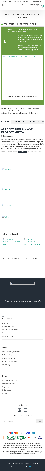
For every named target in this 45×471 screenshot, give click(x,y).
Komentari (19, 122)
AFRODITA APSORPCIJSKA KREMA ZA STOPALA (33, 259)
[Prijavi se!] (39, 421)
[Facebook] (19, 410)
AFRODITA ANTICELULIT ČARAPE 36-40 (22, 96)
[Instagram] (24, 410)
